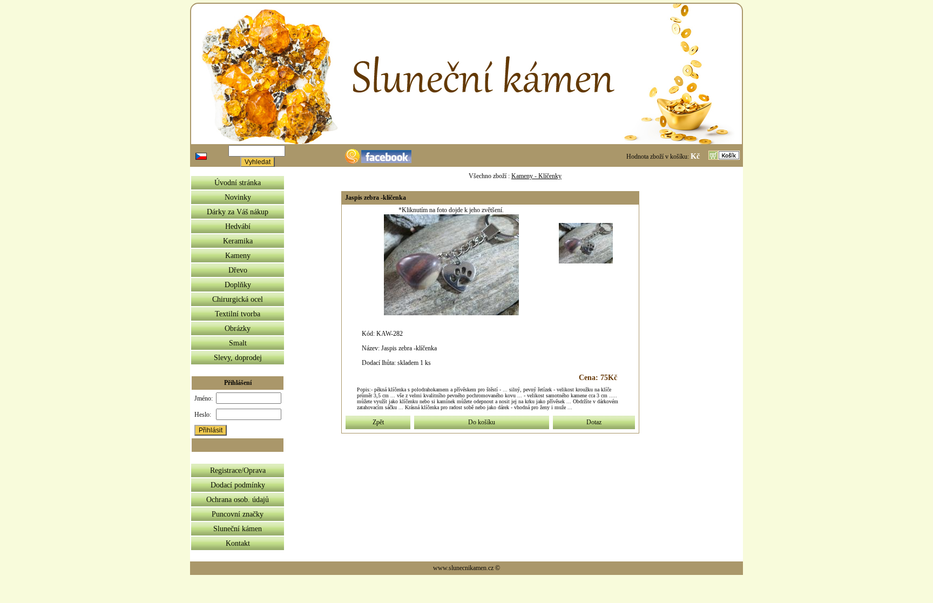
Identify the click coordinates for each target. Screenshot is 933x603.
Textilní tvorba (237, 314)
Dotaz (593, 422)
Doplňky (238, 285)
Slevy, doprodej (238, 358)
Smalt (238, 343)
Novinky (238, 197)
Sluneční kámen (237, 529)
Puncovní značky (237, 514)
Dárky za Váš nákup (237, 212)
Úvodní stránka (237, 183)
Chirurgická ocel (237, 299)
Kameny (238, 256)
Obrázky (238, 328)
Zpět (378, 422)
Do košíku (481, 422)
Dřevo (237, 270)
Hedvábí (238, 226)
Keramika (238, 241)
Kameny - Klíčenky (536, 176)
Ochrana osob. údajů (237, 500)
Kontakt (238, 543)
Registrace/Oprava (238, 470)
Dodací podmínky (238, 485)
